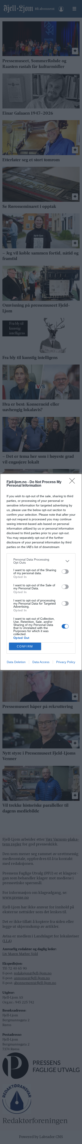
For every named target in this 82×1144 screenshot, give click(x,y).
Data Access (40, 662)
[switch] (65, 571)
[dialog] (41, 572)
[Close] (73, 482)
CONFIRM (25, 646)
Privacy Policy (65, 662)
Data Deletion (16, 662)
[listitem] (41, 561)
